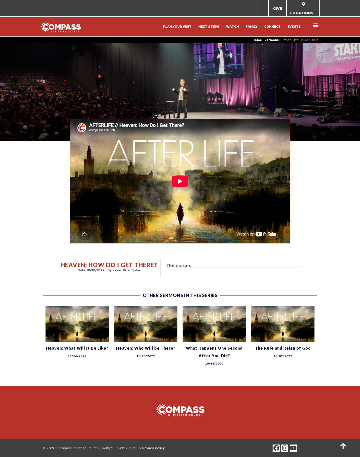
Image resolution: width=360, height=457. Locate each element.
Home (257, 40)
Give (277, 8)
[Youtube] (293, 448)
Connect (272, 26)
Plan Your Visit (177, 26)
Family (251, 26)
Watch (232, 26)
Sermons (271, 40)
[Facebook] (276, 448)
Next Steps (208, 26)
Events (294, 26)
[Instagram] (284, 448)
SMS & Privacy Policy (147, 448)
